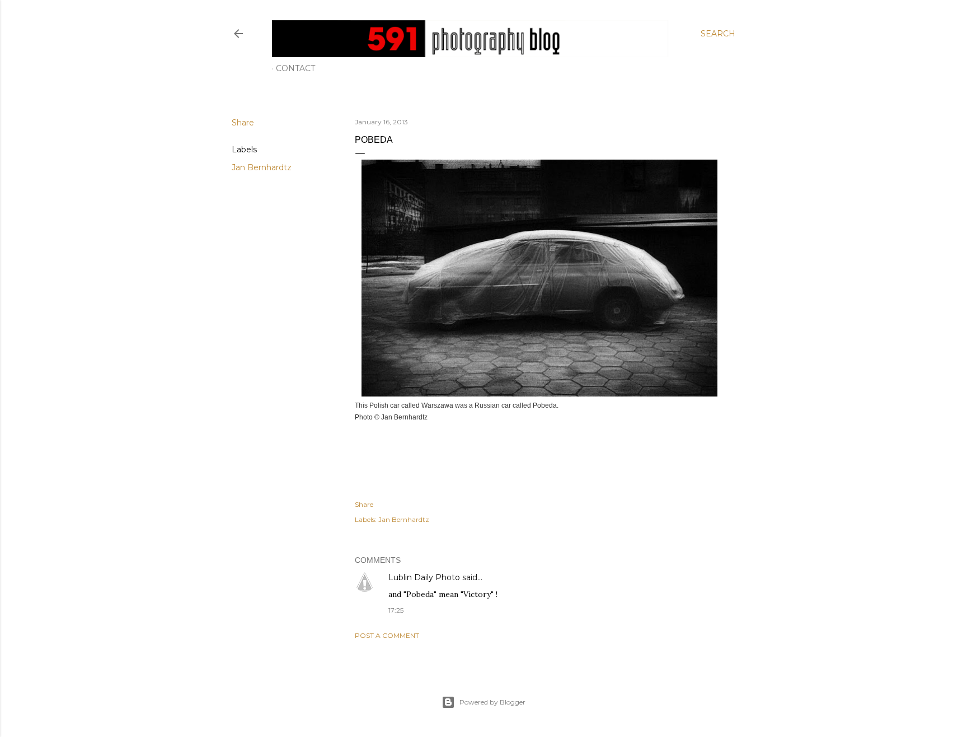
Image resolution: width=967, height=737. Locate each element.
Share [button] (243, 123)
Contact (295, 68)
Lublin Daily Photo (424, 577)
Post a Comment (387, 635)
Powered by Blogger (492, 702)
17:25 (395, 610)
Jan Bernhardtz (262, 167)
